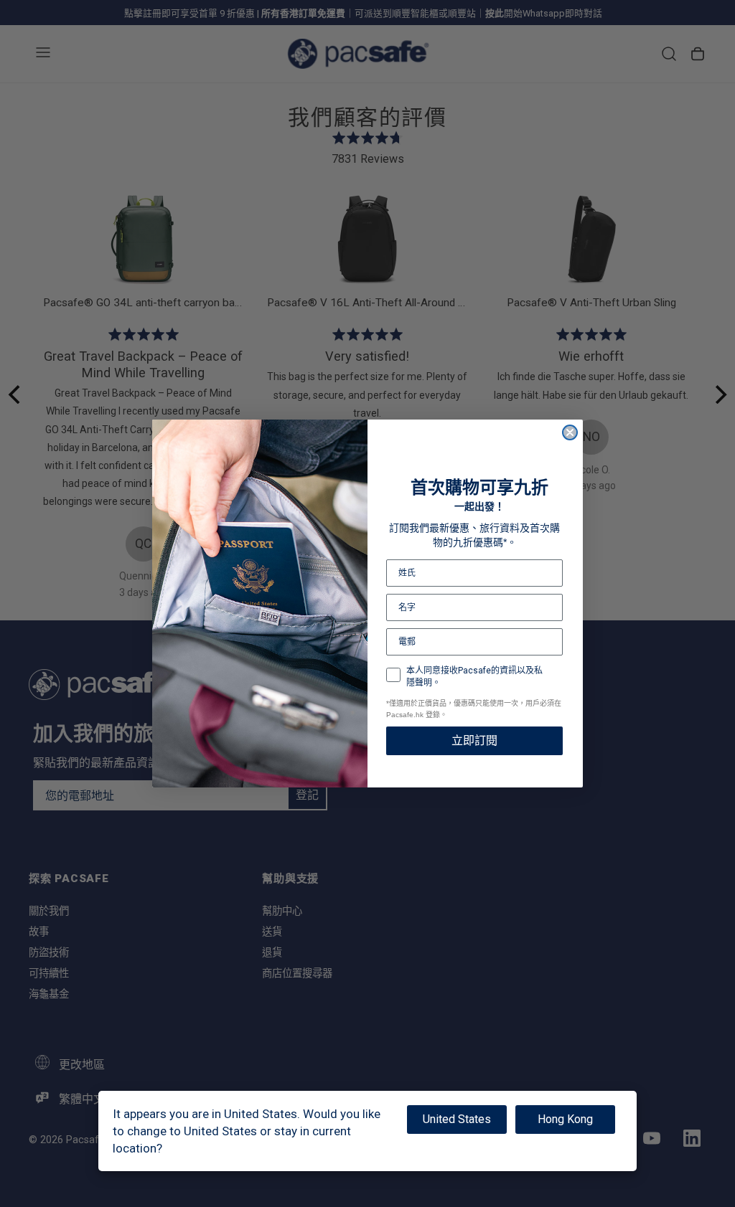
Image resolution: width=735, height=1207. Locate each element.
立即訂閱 (474, 740)
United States (457, 1119)
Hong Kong (565, 1119)
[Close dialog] (570, 432)
